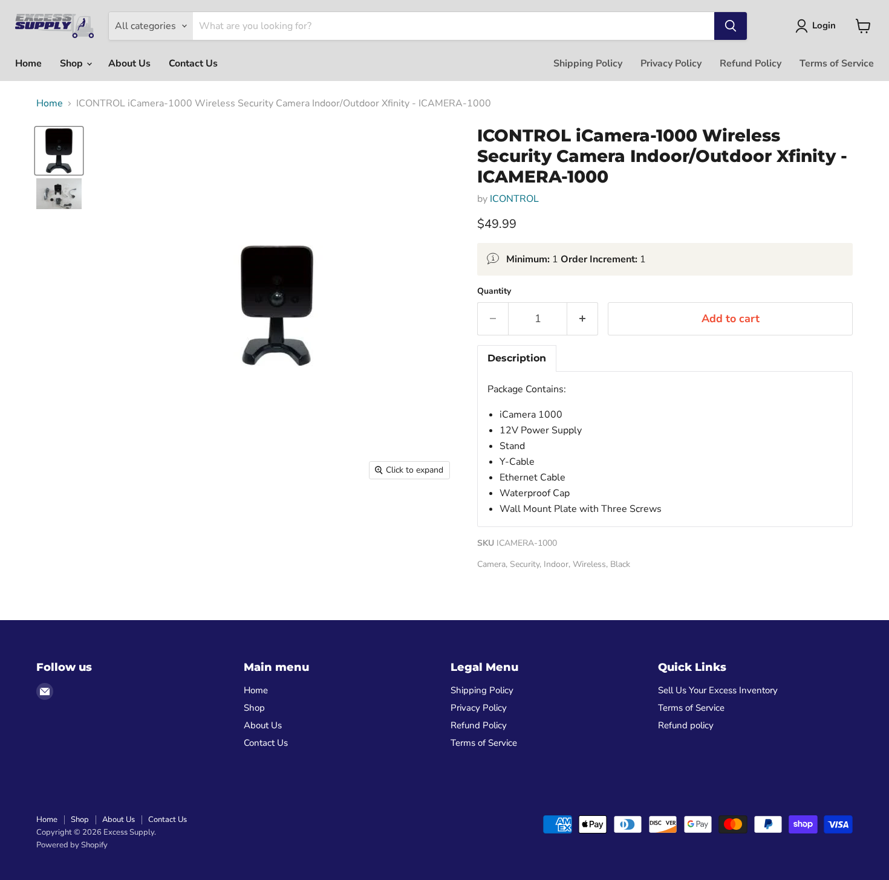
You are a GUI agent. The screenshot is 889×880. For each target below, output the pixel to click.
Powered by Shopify (72, 845)
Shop (72, 63)
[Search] (730, 26)
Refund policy (686, 725)
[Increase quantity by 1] (582, 318)
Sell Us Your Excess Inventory (718, 690)
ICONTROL (514, 198)
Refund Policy (750, 63)
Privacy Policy (671, 63)
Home (28, 63)
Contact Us (193, 63)
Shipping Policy (587, 63)
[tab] (516, 358)
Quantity (494, 291)
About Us (129, 63)
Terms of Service (836, 63)
